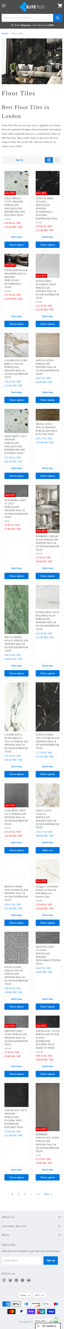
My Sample (49, 1326)
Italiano (23, 1295)
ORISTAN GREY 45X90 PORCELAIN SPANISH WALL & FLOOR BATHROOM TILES (16, 1038)
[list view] (57, 160)
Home (5, 33)
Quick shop (16, 237)
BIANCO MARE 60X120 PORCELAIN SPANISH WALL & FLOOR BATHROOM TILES (16, 893)
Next (47, 1194)
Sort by (19, 160)
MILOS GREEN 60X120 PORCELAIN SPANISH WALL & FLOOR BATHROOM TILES (16, 644)
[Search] (57, 18)
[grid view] (49, 160)
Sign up (50, 1260)
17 (38, 1194)
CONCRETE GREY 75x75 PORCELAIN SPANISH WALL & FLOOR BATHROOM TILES (16, 817)
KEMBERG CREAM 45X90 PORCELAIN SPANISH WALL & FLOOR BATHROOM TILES (47, 543)
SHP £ (37, 1295)
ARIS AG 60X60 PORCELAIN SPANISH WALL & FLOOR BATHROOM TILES (47, 367)
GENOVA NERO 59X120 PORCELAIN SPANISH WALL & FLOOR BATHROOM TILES (47, 741)
